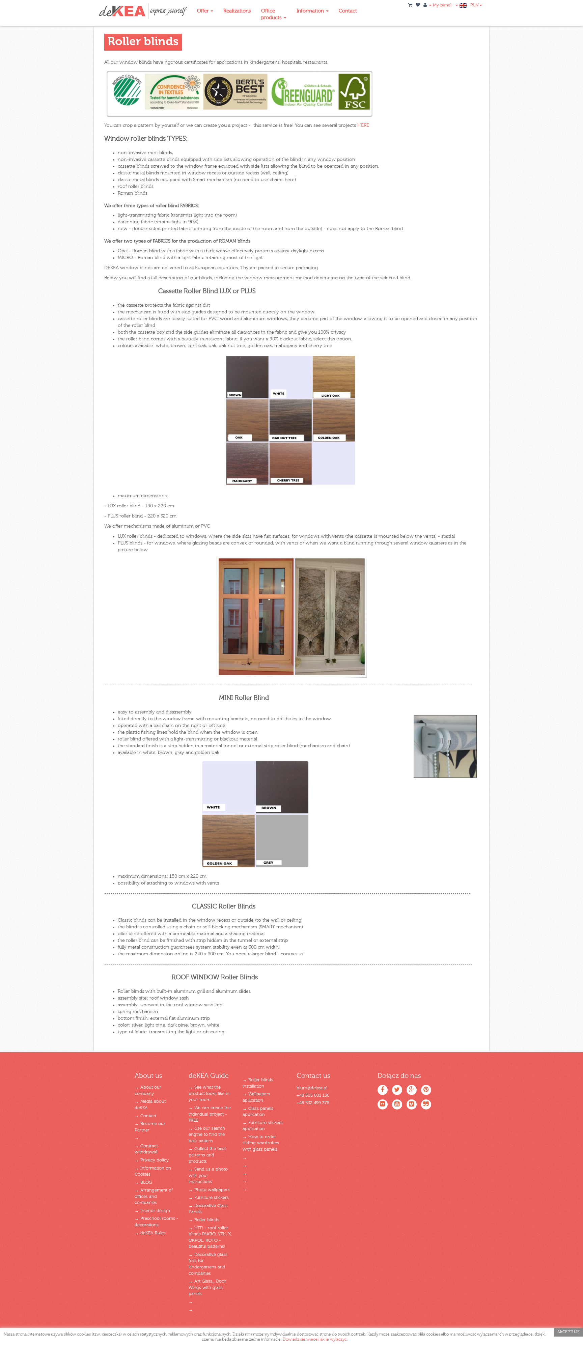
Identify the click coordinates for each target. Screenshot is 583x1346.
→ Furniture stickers (209, 1198)
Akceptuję (568, 1332)
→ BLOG (143, 1182)
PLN (474, 5)
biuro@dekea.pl (312, 1088)
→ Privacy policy (152, 1160)
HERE (363, 125)
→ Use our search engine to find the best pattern (207, 1134)
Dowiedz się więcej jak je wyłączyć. (315, 1340)
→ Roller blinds (204, 1220)
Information (311, 10)
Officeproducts (272, 14)
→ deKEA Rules (150, 1233)
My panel (441, 5)
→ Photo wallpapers (209, 1190)
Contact (348, 10)
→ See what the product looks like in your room (209, 1093)
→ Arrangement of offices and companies (154, 1196)
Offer (203, 10)
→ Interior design (152, 1211)
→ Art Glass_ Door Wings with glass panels (207, 1287)
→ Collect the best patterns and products (207, 1155)
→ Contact (145, 1116)
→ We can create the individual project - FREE (210, 1114)
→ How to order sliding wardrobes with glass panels (261, 1143)
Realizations (237, 10)
